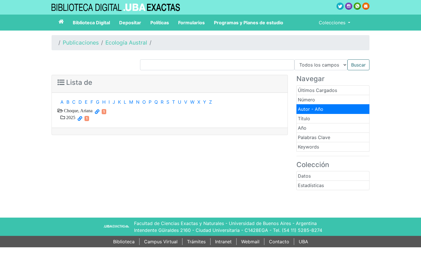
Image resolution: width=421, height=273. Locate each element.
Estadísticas (311, 185)
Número (306, 100)
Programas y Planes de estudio (248, 22)
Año (302, 128)
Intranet (223, 241)
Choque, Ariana (78, 110)
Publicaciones (81, 42)
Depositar (130, 22)
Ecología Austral (126, 42)
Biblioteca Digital (91, 22)
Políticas (159, 22)
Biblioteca (124, 241)
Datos (304, 176)
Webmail (250, 241)
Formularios (191, 22)
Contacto (279, 241)
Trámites (196, 241)
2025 (70, 117)
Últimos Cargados (317, 90)
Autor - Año (310, 109)
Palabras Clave (314, 137)
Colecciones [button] (333, 22)
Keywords (308, 147)
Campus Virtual (161, 241)
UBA (303, 241)
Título (304, 118)
